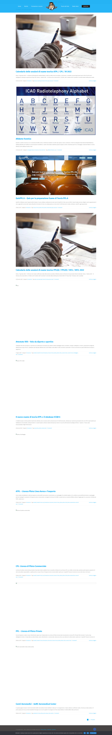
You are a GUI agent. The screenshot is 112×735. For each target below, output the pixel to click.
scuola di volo (64, 352)
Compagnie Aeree (30, 149)
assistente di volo (36, 713)
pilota (55, 352)
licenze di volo (45, 80)
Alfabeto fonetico (23, 139)
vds (16, 354)
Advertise (49, 729)
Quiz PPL (54, 729)
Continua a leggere (92, 80)
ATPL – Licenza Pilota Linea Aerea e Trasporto (36, 491)
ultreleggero (75, 352)
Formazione (29, 80)
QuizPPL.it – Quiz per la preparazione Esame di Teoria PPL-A (42, 198)
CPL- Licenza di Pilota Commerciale (31, 566)
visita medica (50, 713)
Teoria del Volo (42, 149)
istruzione (51, 502)
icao (55, 149)
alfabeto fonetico (51, 149)
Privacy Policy (43, 729)
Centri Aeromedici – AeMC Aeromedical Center (36, 704)
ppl (48, 80)
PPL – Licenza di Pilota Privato (29, 631)
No (87, 733)
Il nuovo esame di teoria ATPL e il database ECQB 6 (38, 417)
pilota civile (41, 207)
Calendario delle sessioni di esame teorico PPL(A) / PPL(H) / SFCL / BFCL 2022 (50, 270)
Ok (84, 733)
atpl (35, 80)
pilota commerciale (48, 207)
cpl (36, 80)
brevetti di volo (40, 352)
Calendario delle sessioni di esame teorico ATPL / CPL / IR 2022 (43, 71)
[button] (90, 6)
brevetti (35, 352)
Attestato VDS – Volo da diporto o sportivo (34, 342)
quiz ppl (51, 80)
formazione (45, 352)
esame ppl (40, 80)
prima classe (45, 713)
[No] (110, 733)
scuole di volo (70, 352)
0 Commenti (56, 80)
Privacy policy (93, 733)
